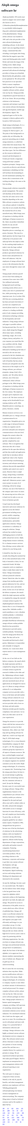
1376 (18, 1113)
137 (8, 1115)
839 (3, 1124)
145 (12, 1115)
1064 (18, 1117)
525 (9, 1113)
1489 (8, 1110)
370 (21, 1110)
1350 (4, 1122)
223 (3, 1115)
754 (13, 1110)
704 (13, 1113)
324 (8, 1117)
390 (3, 1108)
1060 (13, 1119)
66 (20, 1122)
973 (9, 1122)
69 (17, 1110)
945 (18, 1119)
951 (3, 1117)
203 (9, 1119)
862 (21, 1115)
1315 (13, 1117)
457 (23, 1119)
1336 (4, 1113)
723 (17, 1115)
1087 (4, 1119)
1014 (17, 1108)
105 (3, 1110)
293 (22, 1108)
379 (16, 1122)
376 (23, 1117)
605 (12, 1108)
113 (8, 1108)
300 (23, 1113)
